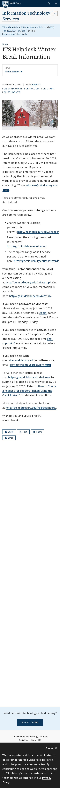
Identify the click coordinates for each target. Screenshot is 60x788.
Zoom (43, 313)
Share (10, 431)
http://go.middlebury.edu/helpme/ (29, 377)
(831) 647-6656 (19, 30)
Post (24, 431)
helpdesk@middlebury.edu (14, 34)
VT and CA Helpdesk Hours (15, 27)
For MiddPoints (12, 88)
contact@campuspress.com (27, 364)
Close (50, 747)
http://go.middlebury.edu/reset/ (26, 246)
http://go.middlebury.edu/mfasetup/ (28, 282)
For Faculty (32, 88)
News (5, 44)
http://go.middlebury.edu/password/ (36, 261)
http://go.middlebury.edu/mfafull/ (30, 296)
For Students (11, 92)
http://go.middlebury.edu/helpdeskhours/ (31, 407)
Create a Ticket (37, 27)
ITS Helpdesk (34, 84)
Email (10, 437)
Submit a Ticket (30, 722)
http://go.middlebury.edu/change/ (38, 231)
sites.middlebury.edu (21, 360)
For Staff (47, 88)
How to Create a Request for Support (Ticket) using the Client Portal (29, 390)
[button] (49, 3)
